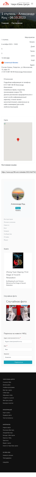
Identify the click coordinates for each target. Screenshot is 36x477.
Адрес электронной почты (12, 338)
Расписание (17, 23)
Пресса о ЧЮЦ (7, 438)
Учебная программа (8, 387)
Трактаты (6, 440)
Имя (5, 346)
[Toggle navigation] (32, 4)
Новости (6, 225)
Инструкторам (8, 219)
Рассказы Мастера (8, 430)
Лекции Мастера (8, 432)
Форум (6, 240)
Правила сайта (7, 415)
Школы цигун (6, 385)
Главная (5, 23)
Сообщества (8, 234)
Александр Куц (18, 204)
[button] (18, 139)
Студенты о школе (8, 398)
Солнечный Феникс (11, 63)
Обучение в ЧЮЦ (7, 395)
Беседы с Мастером (9, 435)
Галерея (6, 231)
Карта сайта (6, 412)
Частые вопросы (8, 418)
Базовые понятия (8, 403)
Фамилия (6, 354)
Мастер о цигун (7, 390)
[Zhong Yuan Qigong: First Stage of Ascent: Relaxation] (18, 260)
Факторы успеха (7, 400)
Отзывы (6, 237)
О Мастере (6, 392)
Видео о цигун (7, 443)
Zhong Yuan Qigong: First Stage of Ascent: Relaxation (17, 275)
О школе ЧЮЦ (7, 382)
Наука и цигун (7, 427)
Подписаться (18, 362)
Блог (5, 228)
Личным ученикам (9, 222)
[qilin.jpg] (18, 313)
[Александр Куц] (18, 192)
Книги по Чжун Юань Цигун (10, 445)
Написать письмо (8, 455)
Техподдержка (7, 458)
